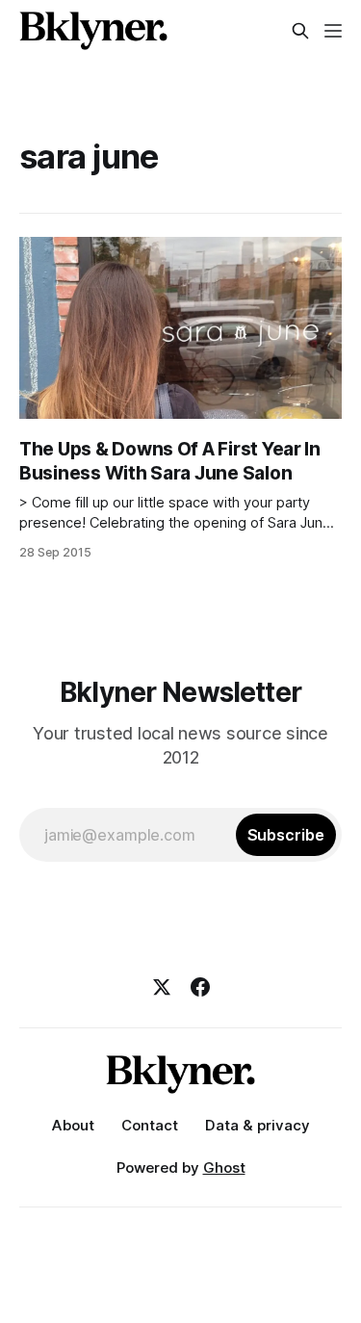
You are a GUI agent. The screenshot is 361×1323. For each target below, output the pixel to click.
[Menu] (333, 30)
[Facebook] (200, 987)
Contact (149, 1125)
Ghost (224, 1167)
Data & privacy (257, 1125)
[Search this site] (300, 30)
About (73, 1125)
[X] (161, 987)
